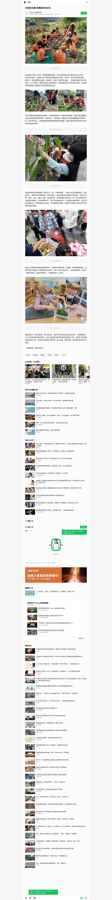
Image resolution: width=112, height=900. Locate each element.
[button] (26, 898)
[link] (30, 898)
